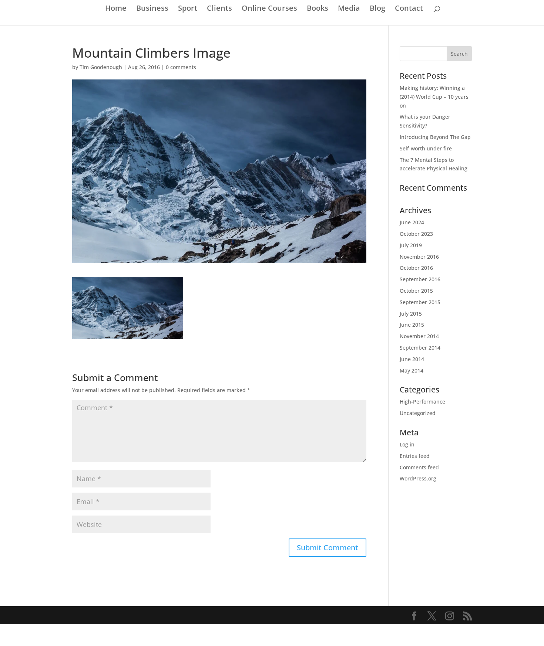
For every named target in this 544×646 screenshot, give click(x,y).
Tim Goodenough (101, 67)
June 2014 (412, 359)
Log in (407, 444)
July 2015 (411, 313)
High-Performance (422, 401)
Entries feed (415, 455)
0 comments (181, 67)
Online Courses (269, 9)
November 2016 (419, 256)
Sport (187, 9)
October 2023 (416, 233)
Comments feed (419, 467)
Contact (409, 9)
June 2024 (412, 222)
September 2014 (420, 347)
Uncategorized (418, 412)
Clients (219, 9)
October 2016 (416, 267)
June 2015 (412, 324)
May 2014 (411, 370)
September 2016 (420, 279)
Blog (377, 9)
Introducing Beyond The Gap (435, 136)
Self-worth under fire (426, 148)
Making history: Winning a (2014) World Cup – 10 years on (434, 96)
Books (317, 9)
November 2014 (419, 336)
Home (116, 9)
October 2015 (416, 290)
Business (152, 9)
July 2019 (411, 245)
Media (349, 9)
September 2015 (420, 302)
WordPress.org (418, 478)
